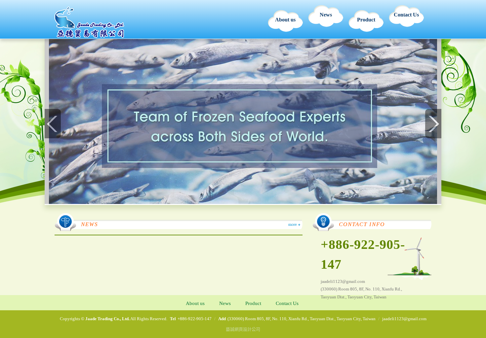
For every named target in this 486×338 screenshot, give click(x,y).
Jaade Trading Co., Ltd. (89, 22)
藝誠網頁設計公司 (243, 329)
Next (433, 123)
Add (222, 318)
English (405, 12)
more (294, 225)
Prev (53, 123)
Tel (173, 318)
